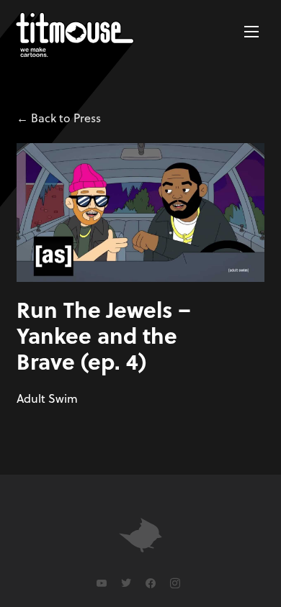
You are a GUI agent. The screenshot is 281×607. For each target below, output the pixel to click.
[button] (251, 32)
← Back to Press (59, 117)
